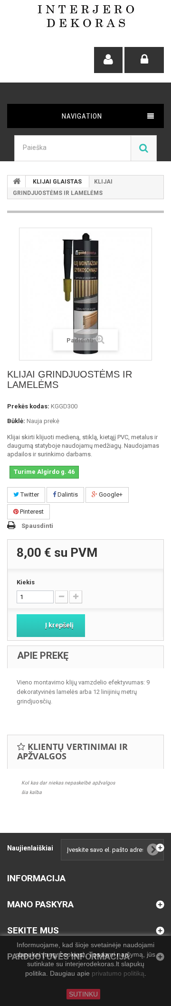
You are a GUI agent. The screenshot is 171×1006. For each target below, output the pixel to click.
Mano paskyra (40, 904)
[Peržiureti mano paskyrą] (108, 60)
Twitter (29, 494)
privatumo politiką (118, 974)
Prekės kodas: (28, 406)
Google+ (110, 494)
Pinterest (31, 511)
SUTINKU (83, 994)
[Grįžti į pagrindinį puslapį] (17, 181)
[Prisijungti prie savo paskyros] (144, 60)
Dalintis (67, 494)
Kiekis (26, 582)
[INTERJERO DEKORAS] (86, 16)
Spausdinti (37, 525)
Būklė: (16, 421)
